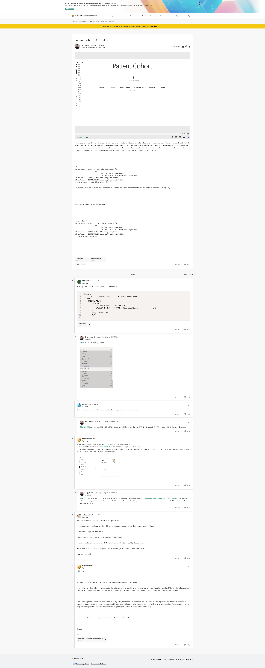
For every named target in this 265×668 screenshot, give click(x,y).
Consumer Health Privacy (99, 664)
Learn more (153, 26)
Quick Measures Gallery (107, 21)
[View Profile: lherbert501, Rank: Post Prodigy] (79, 405)
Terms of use (180, 659)
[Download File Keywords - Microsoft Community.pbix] (105, 639)
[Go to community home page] (84, 16)
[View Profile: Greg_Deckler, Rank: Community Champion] (77, 46)
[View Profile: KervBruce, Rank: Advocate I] (79, 440)
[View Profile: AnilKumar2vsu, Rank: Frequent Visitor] (79, 516)
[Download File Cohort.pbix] (87, 259)
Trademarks (189, 659)
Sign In (190, 16)
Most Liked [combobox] (188, 274)
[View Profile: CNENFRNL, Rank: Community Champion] (79, 282)
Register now (69, 9)
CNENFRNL (85, 281)
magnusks (85, 565)
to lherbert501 (113, 421)
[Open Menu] (191, 21)
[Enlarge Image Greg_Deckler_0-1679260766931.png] (96, 367)
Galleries (97, 21)
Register (183, 16)
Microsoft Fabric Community (79, 21)
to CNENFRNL (113, 337)
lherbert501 (86, 404)
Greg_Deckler (85, 45)
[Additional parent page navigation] (91, 21)
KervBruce (85, 439)
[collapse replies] (72, 280)
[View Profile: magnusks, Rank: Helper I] (79, 567)
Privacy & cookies (168, 659)
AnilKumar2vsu (87, 515)
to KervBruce (113, 493)
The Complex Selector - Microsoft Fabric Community (162, 498)
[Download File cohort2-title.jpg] (104, 259)
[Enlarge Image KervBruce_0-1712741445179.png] (97, 466)
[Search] (177, 16)
